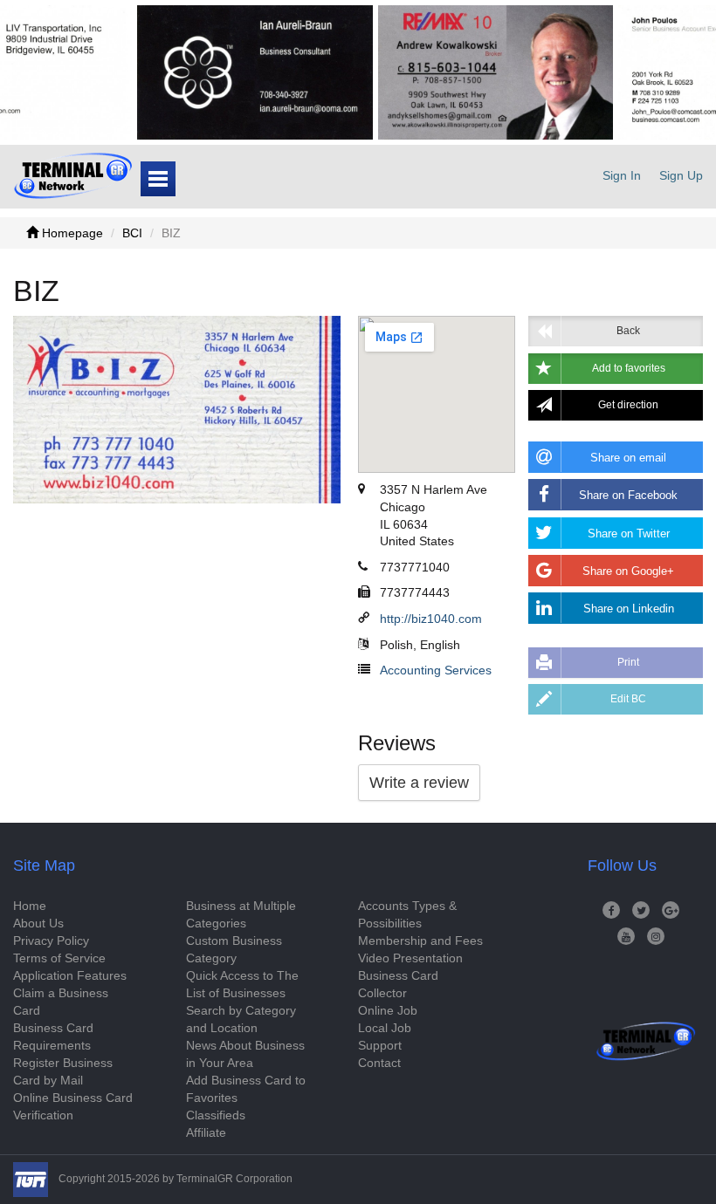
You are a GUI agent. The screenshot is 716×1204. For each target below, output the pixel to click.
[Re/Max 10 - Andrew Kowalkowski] (476, 72)
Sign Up (681, 175)
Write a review (419, 782)
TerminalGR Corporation (234, 1179)
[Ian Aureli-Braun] (236, 72)
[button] (615, 368)
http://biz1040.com (431, 619)
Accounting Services (436, 670)
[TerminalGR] (73, 175)
